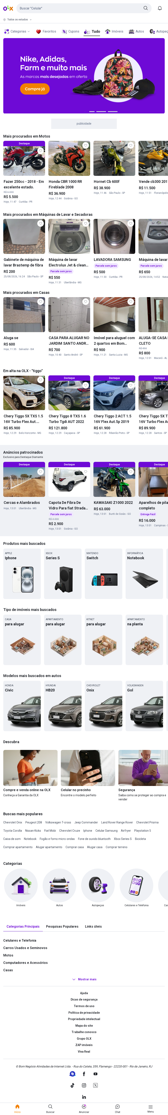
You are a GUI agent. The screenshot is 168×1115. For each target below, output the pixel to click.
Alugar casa (94, 847)
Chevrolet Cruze (69, 830)
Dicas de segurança (84, 999)
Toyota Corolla (12, 830)
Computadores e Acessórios (25, 963)
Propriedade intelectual (84, 1019)
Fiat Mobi (50, 830)
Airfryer (126, 830)
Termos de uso (84, 1006)
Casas (8, 970)
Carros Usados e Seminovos (25, 948)
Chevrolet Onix (12, 822)
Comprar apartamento (18, 847)
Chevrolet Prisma (147, 822)
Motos (8, 955)
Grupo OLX (84, 1038)
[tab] (23, 926)
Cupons (73, 31)
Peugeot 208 (33, 822)
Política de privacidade (84, 1012)
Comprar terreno (116, 847)
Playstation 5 (142, 830)
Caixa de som (12, 839)
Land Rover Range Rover (117, 822)
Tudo (96, 31)
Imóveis (117, 31)
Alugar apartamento (49, 847)
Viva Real (84, 1051)
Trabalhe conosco (84, 1032)
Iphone (87, 830)
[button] (84, 8)
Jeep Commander (86, 822)
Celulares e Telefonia (19, 940)
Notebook (30, 839)
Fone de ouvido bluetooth (94, 839)
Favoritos (49, 31)
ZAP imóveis (84, 1045)
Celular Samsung (106, 830)
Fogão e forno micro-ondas (57, 839)
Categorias (18, 31)
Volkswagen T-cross (58, 822)
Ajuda (84, 993)
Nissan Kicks (33, 830)
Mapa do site (84, 1025)
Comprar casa (75, 847)
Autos (140, 31)
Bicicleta (140, 839)
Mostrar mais (87, 979)
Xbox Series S (123, 839)
